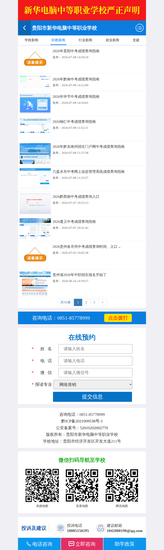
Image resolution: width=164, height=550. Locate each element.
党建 (136, 40)
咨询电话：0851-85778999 (61, 318)
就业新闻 (112, 40)
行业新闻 (85, 40)
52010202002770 (94, 428)
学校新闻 (31, 40)
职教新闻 (58, 40)
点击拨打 (118, 318)
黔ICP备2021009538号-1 (82, 421)
